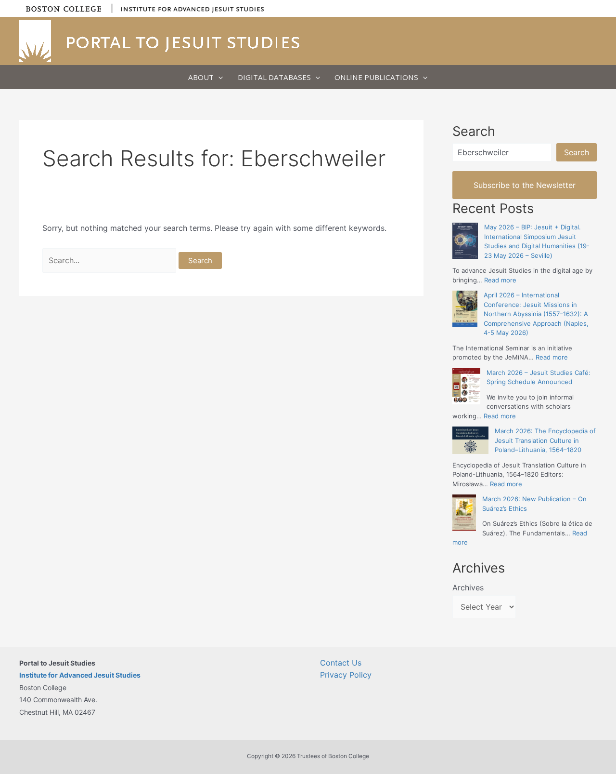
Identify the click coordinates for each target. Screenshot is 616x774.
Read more (500, 280)
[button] (218, 77)
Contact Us (340, 662)
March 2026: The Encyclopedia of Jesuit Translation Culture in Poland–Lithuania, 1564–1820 (545, 440)
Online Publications (376, 77)
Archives (468, 587)
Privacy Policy (346, 675)
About (201, 77)
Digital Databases (274, 77)
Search (576, 152)
